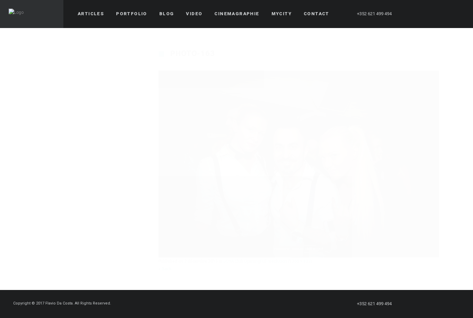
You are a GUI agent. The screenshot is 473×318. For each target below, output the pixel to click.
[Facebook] (408, 13)
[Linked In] (458, 13)
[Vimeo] (445, 13)
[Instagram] (433, 13)
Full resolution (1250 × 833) (286, 261)
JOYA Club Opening (241, 261)
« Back (165, 268)
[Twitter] (420, 13)
